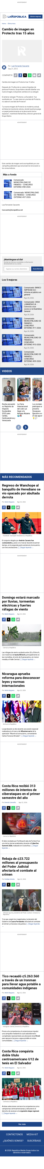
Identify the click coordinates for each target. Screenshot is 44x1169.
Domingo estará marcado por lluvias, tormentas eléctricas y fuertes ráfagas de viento (21, 603)
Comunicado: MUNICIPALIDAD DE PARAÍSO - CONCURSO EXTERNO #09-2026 (32, 356)
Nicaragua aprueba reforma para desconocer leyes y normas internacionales (21, 680)
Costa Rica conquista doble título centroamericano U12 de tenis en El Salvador (20, 1057)
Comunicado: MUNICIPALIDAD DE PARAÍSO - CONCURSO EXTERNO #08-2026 (23, 183)
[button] (35, 17)
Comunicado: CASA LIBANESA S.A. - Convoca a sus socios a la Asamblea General (33, 306)
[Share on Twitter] (25, 75)
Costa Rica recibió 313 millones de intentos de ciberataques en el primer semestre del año (21, 792)
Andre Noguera (9, 502)
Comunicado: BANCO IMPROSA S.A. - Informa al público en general (32, 291)
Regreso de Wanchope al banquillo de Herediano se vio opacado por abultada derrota (21, 491)
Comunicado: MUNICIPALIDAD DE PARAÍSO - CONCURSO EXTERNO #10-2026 (32, 340)
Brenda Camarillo (10, 802)
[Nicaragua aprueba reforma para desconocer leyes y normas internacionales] (21, 711)
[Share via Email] (34, 75)
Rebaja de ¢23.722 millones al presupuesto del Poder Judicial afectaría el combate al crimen (20, 866)
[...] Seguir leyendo (25, 547)
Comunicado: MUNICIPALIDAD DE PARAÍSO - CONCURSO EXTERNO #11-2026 (32, 323)
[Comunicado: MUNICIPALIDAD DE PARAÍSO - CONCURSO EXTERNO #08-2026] (8, 183)
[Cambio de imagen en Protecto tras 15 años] (22, 51)
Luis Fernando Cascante (20, 66)
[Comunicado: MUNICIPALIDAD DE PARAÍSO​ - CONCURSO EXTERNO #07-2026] (8, 195)
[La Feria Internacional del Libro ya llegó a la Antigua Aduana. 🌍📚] (24, 389)
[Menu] (5, 16)
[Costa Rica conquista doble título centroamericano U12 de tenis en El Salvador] (21, 1089)
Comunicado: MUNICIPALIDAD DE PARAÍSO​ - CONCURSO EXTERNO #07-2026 (26, 194)
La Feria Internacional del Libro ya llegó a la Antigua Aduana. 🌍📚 (23, 410)
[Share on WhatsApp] (30, 75)
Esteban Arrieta (10, 879)
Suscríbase (34, 1140)
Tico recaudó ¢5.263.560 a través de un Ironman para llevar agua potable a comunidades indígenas (21, 982)
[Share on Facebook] (20, 75)
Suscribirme (37, 269)
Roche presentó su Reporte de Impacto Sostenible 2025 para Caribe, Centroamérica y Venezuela (8, 412)
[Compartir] (39, 75)
